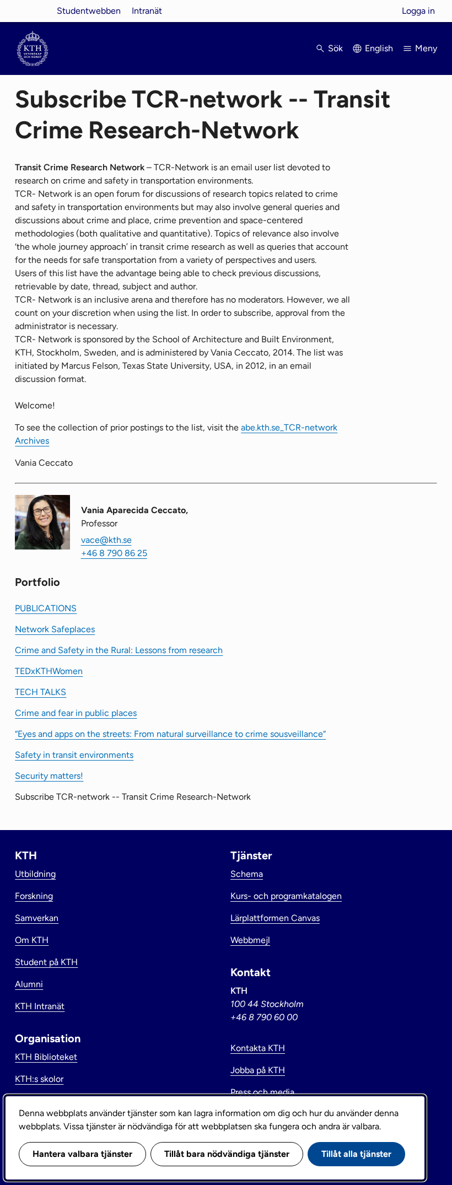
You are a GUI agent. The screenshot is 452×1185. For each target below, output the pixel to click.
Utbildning (35, 874)
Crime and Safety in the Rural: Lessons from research (119, 650)
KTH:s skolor (39, 1079)
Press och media (262, 1092)
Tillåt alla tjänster (356, 1154)
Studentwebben (89, 11)
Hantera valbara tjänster (82, 1154)
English (379, 48)
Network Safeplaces (55, 629)
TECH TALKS (40, 692)
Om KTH (32, 940)
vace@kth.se (106, 540)
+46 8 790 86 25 (114, 553)
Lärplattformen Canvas (275, 918)
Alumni (29, 984)
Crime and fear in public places (76, 713)
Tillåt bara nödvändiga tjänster (226, 1154)
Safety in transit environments (74, 755)
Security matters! (49, 776)
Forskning (34, 896)
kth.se (32, 11)
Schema (246, 874)
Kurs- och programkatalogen (286, 896)
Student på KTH (46, 962)
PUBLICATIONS (46, 608)
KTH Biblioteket (46, 1057)
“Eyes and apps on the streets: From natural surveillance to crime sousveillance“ (170, 734)
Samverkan (36, 918)
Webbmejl (250, 940)
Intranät (147, 11)
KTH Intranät (39, 1006)
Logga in (418, 11)
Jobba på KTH (257, 1070)
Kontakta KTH (257, 1048)
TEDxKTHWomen (49, 671)
